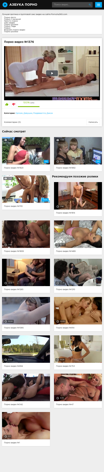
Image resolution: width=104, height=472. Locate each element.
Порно (7, 28)
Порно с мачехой (12, 19)
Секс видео (9, 23)
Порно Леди (10, 26)
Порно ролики (11, 24)
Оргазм (19, 113)
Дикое (50, 113)
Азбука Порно (23, 4)
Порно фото (10, 17)
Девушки (28, 113)
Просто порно (11, 21)
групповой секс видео (31, 14)
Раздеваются (39, 113)
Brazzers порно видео (14, 30)
